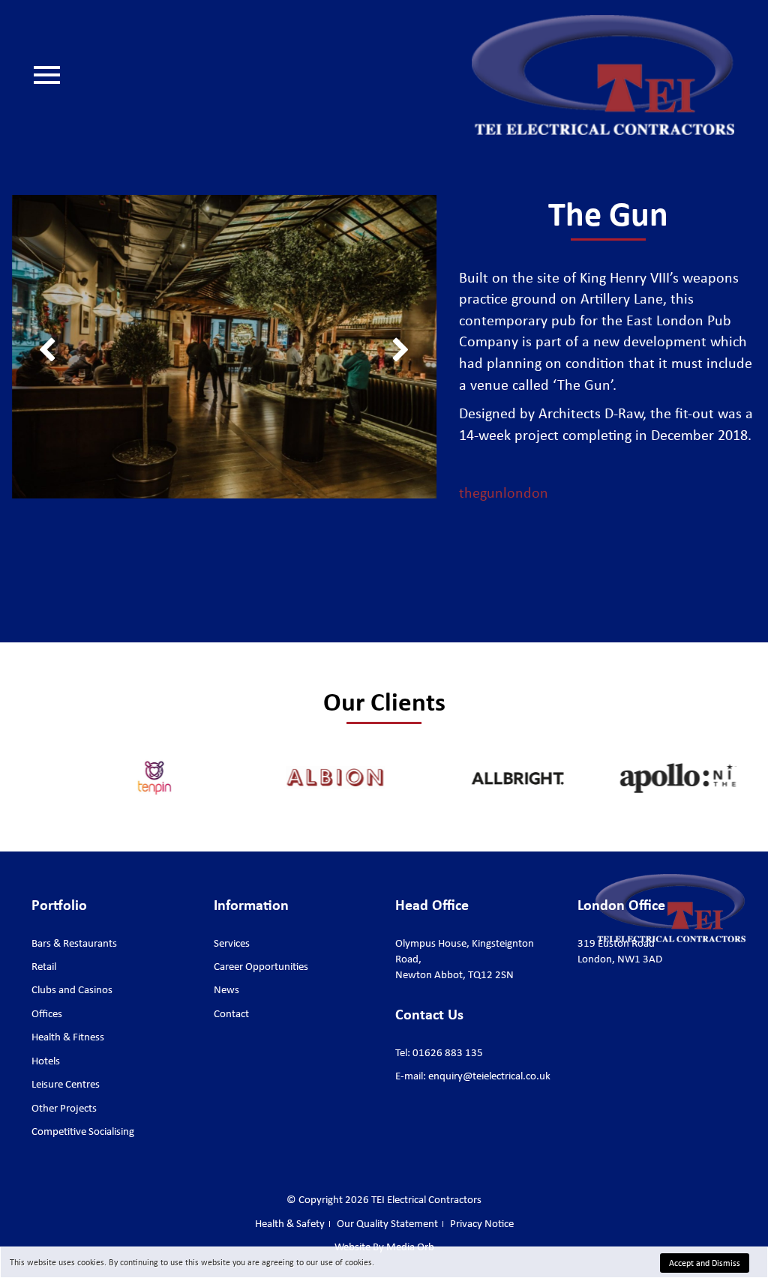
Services (79, 147)
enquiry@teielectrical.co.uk (489, 1075)
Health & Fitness (68, 1036)
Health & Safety (96, 282)
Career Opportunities (109, 192)
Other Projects (64, 1108)
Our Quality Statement (112, 260)
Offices (47, 1013)
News (73, 215)
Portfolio (80, 170)
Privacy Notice (482, 1223)
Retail (44, 966)
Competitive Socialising (83, 1131)
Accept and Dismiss (704, 1263)
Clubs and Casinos (72, 989)
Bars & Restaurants (74, 943)
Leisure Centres (66, 1084)
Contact (77, 237)
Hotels (46, 1060)
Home (74, 125)
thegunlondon (503, 492)
